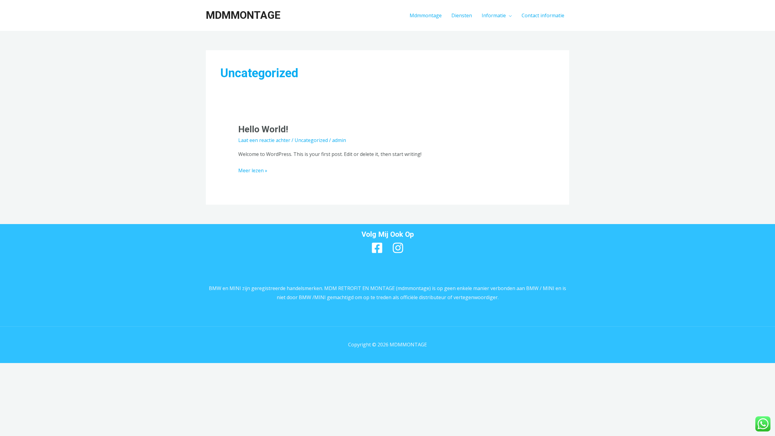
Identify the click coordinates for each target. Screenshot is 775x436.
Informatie (494, 15)
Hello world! (263, 129)
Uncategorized (311, 140)
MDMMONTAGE (243, 15)
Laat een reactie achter (264, 140)
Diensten (461, 15)
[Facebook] (377, 248)
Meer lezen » (252, 170)
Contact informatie (543, 15)
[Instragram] (398, 248)
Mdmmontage (426, 15)
